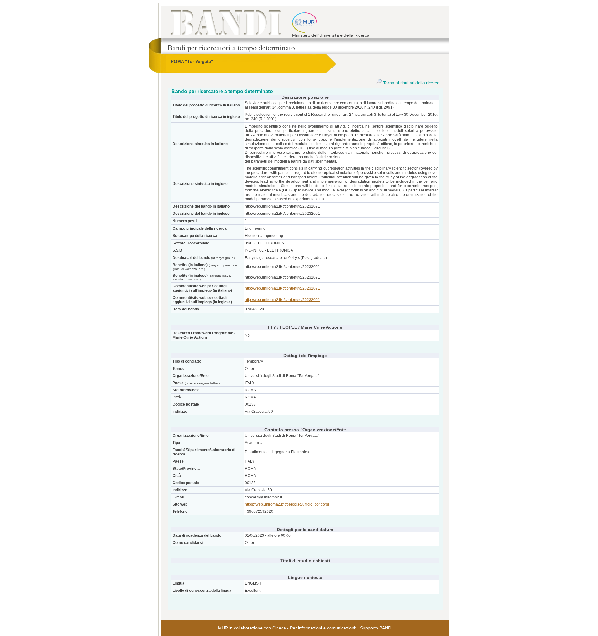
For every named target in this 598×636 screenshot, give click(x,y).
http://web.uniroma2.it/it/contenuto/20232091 (282, 288)
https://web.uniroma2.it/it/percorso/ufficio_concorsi (287, 504)
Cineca (279, 627)
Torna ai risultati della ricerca (410, 82)
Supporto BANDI (376, 627)
